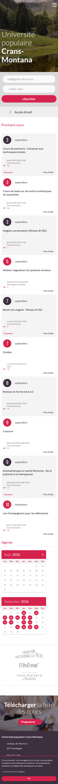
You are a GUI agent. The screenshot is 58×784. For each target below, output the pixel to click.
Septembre (16, 601)
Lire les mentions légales (14, 771)
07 (5, 617)
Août (12, 555)
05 (36, 613)
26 (36, 627)
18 (30, 622)
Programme (28, 721)
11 (30, 617)
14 (5, 622)
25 (30, 627)
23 (18, 627)
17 (24, 622)
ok (29, 778)
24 (24, 627)
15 (11, 622)
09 (18, 617)
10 (24, 617)
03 (24, 613)
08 (11, 617)
